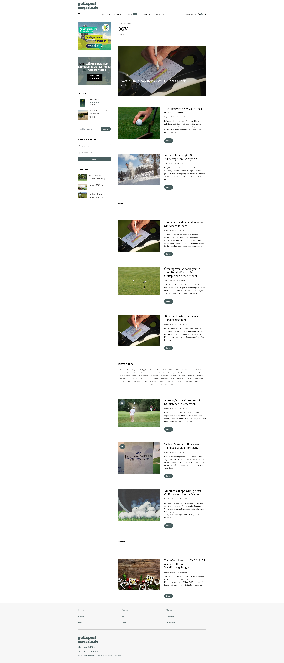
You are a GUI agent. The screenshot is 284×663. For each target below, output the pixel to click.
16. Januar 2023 (183, 230)
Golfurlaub (155, 378)
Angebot (81, 616)
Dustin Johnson (200, 370)
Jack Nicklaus (199, 378)
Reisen (131, 14)
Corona (152, 370)
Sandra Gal (153, 384)
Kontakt (169, 610)
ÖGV (172, 384)
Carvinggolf (143, 370)
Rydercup (197, 381)
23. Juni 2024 (181, 117)
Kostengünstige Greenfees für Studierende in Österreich (182, 402)
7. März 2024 (179, 163)
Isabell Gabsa (181, 378)
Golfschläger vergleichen (104, 655)
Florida (152, 373)
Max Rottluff (137, 381)
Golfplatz (182, 375)
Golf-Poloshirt (161, 373)
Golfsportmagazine (89, 655)
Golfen (145, 14)
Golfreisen (200, 375)
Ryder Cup (189, 381)
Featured (135, 373)
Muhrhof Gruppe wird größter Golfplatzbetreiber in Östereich (183, 492)
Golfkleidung (154, 375)
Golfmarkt (165, 375)
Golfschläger (124, 378)
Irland (172, 378)
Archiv (124, 616)
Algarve (121, 370)
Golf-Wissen (189, 14)
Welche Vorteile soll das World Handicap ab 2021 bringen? (183, 445)
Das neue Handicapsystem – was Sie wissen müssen (184, 223)
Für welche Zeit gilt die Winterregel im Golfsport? (180, 157)
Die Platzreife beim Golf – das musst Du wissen (183, 110)
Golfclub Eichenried (194, 373)
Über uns (81, 610)
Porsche (171, 381)
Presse (80, 623)
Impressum (170, 616)
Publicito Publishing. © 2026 (93, 651)
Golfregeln (191, 375)
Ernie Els (126, 373)
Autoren (125, 610)
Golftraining (145, 378)
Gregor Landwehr (169, 117)
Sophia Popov (164, 384)
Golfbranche (182, 373)
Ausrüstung (158, 14)
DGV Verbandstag (187, 370)
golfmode (173, 375)
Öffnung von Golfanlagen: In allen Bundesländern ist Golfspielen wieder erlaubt (182, 272)
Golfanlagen (172, 373)
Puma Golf (179, 381)
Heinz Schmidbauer (170, 230)
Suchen (106, 129)
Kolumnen (117, 14)
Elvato (115, 655)
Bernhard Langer (131, 370)
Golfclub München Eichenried (128, 375)
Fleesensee (143, 373)
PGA (146, 381)
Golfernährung (144, 375)
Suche (94, 159)
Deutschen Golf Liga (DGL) (164, 370)
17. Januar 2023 (183, 408)
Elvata (120, 655)
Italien (190, 378)
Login (124, 623)
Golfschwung (134, 378)
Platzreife (153, 381)
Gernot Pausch (168, 163)
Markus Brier (126, 381)
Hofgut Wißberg (96, 185)
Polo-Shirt (162, 381)
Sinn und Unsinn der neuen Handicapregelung (181, 318)
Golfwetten (165, 378)
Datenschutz (170, 623)
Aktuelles (104, 14)
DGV (177, 370)
